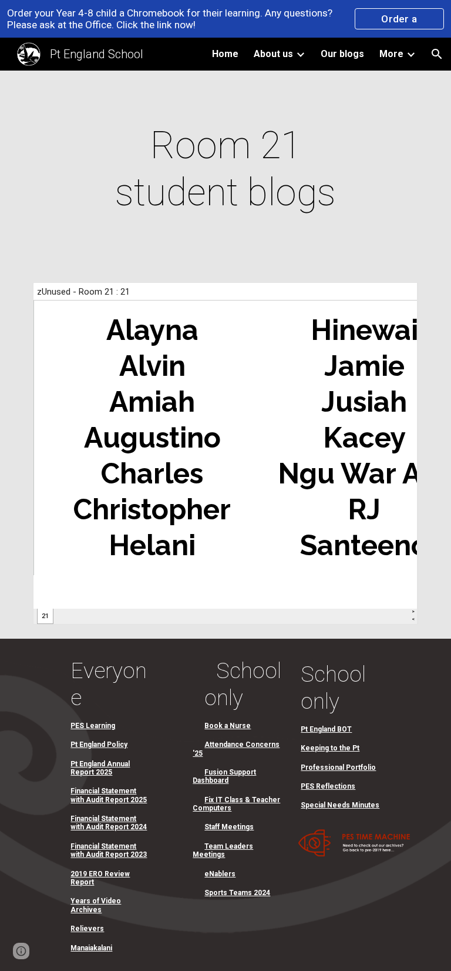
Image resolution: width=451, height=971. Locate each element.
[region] (225, 19)
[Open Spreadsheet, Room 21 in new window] (396, 297)
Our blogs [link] (342, 53)
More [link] (391, 53)
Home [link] (225, 53)
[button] (437, 54)
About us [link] (273, 53)
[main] (225, 169)
